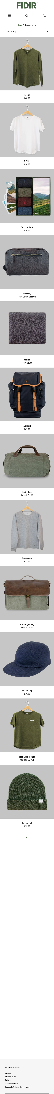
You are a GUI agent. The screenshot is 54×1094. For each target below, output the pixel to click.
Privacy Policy (10, 1077)
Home (20, 25)
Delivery (8, 1073)
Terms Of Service (11, 1084)
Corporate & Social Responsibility (17, 1087)
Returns (8, 1080)
